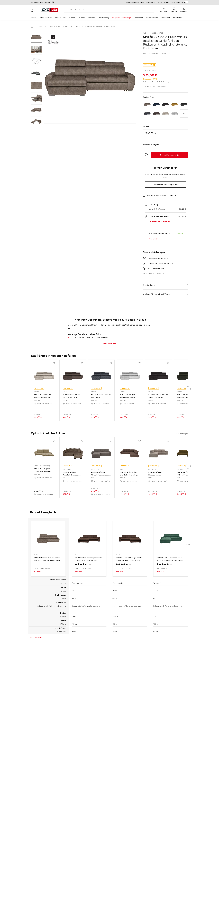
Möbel (33, 17)
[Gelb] (175, 104)
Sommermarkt (152, 17)
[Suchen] (67, 10)
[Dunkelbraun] (165, 104)
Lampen (91, 17)
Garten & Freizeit (45, 17)
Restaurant (165, 17)
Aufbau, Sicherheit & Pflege (156, 294)
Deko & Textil (60, 17)
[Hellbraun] (165, 113)
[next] (36, 123)
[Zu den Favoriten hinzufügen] (146, 155)
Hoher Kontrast (177, 2)
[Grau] (147, 113)
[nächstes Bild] (188, 388)
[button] (36, 37)
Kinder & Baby (103, 17)
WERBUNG (148, 65)
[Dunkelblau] (156, 104)
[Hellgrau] (175, 113)
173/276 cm (150, 133)
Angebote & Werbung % (122, 17)
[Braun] (147, 104)
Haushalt (81, 17)
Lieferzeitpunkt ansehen (159, 221)
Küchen (72, 17)
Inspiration (139, 17)
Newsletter (177, 17)
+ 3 (184, 113)
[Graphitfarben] (184, 104)
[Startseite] (32, 27)
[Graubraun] (156, 113)
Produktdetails (150, 285)
